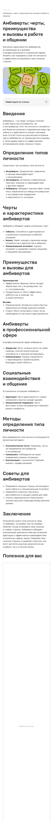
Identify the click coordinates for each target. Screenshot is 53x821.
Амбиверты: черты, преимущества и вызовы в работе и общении (26, 14)
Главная (6, 10)
